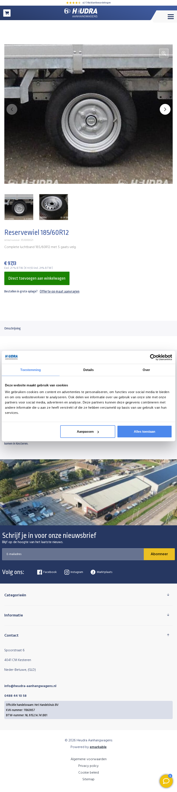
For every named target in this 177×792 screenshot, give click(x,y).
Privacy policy (88, 766)
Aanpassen (85, 431)
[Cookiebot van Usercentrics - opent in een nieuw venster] (153, 357)
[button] (165, 109)
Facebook (50, 572)
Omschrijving (12, 328)
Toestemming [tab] (30, 369)
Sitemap (88, 779)
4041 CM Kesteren (17, 660)
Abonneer (159, 554)
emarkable (98, 747)
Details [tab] (88, 369)
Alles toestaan (144, 431)
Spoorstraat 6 (14, 650)
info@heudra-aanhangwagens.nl (30, 686)
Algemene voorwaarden (89, 759)
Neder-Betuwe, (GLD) (20, 670)
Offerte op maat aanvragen (59, 291)
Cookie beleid (88, 773)
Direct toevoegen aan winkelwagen (36, 278)
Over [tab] (146, 369)
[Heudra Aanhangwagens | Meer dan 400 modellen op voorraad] (80, 12)
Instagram (77, 572)
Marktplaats (104, 572)
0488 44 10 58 (15, 696)
